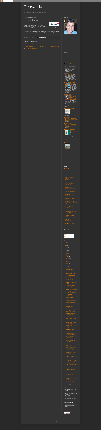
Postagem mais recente (28, 46)
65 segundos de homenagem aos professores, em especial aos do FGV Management (70, 125)
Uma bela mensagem (70, 338)
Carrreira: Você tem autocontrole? (69, 337)
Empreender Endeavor (69, 192)
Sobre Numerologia (68, 224)
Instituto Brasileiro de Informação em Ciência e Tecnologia (71, 203)
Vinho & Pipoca (68, 123)
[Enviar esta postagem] (37, 37)
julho (67, 261)
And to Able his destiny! (69, 74)
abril (67, 266)
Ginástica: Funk (68, 372)
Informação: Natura (69, 279)
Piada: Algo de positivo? (70, 329)
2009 (66, 248)
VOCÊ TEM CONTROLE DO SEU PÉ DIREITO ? (71, 357)
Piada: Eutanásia (69, 345)
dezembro (68, 253)
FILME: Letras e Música (70, 359)
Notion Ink (67, 73)
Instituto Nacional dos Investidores (69, 207)
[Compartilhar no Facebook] (43, 37)
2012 (66, 244)
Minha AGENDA (68, 214)
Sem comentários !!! (69, 374)
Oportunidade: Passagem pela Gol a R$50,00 (71, 287)
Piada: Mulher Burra (69, 269)
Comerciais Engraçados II (70, 369)
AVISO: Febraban (69, 294)
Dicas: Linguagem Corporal (71, 318)
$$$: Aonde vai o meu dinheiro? (70, 307)
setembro (67, 258)
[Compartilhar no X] (42, 37)
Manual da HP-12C (68, 212)
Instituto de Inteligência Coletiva (70, 205)
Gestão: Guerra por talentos (71, 311)
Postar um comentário (29, 43)
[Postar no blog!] (41, 37)
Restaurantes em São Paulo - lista (71, 222)
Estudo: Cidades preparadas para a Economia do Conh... (71, 348)
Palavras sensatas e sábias (71, 371)
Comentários (67, 236)
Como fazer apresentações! (70, 188)
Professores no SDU (69, 299)
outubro (67, 256)
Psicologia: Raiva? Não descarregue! (70, 376)
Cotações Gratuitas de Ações (70, 191)
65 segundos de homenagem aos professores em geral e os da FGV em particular (71, 119)
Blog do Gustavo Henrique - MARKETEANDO (70, 184)
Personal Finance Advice (69, 217)
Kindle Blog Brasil (68, 162)
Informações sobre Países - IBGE (71, 201)
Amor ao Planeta (68, 94)
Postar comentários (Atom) (32, 48)
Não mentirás (72, 109)
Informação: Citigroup (70, 277)
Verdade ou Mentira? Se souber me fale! (70, 353)
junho (67, 263)
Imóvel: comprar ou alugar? (70, 198)
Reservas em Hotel (68, 220)
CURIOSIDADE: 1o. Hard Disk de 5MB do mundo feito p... (71, 361)
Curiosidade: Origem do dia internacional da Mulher (71, 334)
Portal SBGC (67, 219)
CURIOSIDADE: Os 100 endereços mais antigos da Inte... (71, 364)
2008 (66, 250)
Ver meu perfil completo (68, 170)
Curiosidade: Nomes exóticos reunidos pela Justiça (71, 316)
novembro (68, 255)
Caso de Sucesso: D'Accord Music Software (71, 323)
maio (67, 264)
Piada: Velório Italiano (70, 281)
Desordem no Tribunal (69, 108)
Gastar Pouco (67, 197)
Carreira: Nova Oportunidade (71, 302)
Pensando (33, 6)
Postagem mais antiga (55, 46)
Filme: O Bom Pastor (69, 295)
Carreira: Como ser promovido (71, 289)
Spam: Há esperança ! (70, 297)
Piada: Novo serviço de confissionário (70, 304)
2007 (66, 252)
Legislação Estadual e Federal (70, 211)
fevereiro (67, 384)
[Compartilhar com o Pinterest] (45, 37)
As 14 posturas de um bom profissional (71, 272)
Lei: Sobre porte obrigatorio (71, 292)
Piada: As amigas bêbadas (71, 300)
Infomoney (67, 199)
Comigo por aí (67, 142)
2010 (66, 247)
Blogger (56, 421)
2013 (66, 242)
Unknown (67, 168)
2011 (66, 245)
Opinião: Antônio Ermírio (70, 273)
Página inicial (41, 46)
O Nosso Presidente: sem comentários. (70, 341)
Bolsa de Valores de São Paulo (70, 185)
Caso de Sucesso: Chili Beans (71, 325)
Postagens (67, 234)
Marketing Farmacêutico (70, 129)
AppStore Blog (68, 63)
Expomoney (67, 195)
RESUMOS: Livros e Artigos (70, 223)
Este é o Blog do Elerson (70, 82)
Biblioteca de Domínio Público (70, 182)
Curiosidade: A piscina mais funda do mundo (71, 314)
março (67, 268)
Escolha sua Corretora (69, 194)
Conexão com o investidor (69, 190)
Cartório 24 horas (68, 187)
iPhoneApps (67, 117)
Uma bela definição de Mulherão (70, 343)
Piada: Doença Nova (69, 291)
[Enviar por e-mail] (39, 37)
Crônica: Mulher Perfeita (70, 285)
